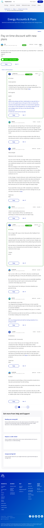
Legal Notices (12, 517)
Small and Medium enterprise (12, 489)
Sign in (40, 1)
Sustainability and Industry (30, 491)
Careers (29, 496)
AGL (14, 1)
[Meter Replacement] (42, 70)
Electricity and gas (3, 490)
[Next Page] (28, 407)
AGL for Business (38, 489)
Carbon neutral (4, 507)
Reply (6, 64)
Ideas (39, 5)
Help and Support (20, 487)
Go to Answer (13, 59)
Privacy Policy (3, 516)
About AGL (30, 486)
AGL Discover (39, 491)
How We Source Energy (30, 494)
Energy (6, 5)
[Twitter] (36, 516)
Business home (13, 486)
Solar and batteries (3, 497)
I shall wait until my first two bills (17, 111)
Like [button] (16, 64)
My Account (39, 486)
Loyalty (2, 509)
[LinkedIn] (42, 516)
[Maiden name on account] (40, 70)
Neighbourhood (8, 1)
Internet (12, 5)
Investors (30, 498)
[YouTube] (39, 516)
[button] (43, 45)
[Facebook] (30, 516)
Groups (34, 5)
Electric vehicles (2, 501)
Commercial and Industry (12, 493)
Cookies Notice (10, 516)
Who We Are (30, 488)
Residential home (3, 487)
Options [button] (39, 31)
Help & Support (33, 1)
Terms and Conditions (5, 517)
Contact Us (21, 491)
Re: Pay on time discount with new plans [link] (15, 10)
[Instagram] (33, 516)
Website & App (26, 5)
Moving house (3, 505)
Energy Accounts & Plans (23, 9)
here (29, 89)
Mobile (18, 5)
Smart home (3, 503)
